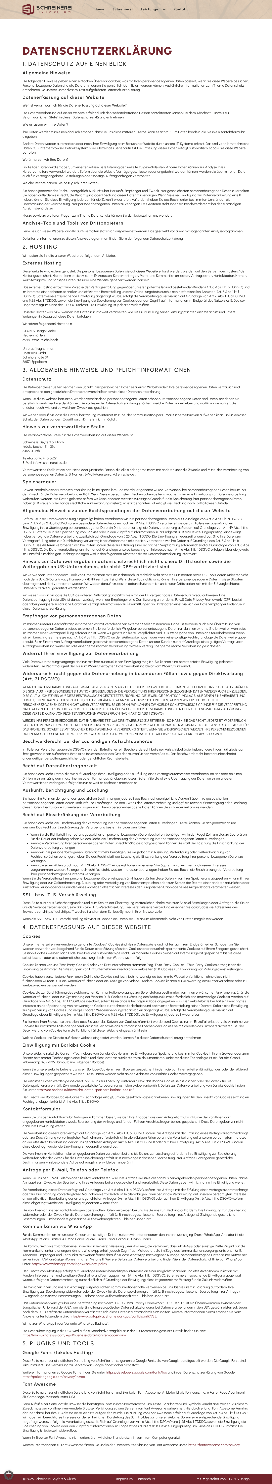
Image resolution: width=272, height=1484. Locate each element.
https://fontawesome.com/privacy (214, 1445)
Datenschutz (146, 1479)
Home (100, 9)
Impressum (124, 1479)
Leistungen (151, 9)
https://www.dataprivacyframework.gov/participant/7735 (113, 1316)
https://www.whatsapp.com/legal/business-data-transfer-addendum (74, 1335)
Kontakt (181, 9)
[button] (9, 1475)
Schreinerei (123, 9)
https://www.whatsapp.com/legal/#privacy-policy (69, 1264)
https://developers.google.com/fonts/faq (136, 1372)
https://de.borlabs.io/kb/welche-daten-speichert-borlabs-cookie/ (85, 1090)
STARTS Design (237, 1479)
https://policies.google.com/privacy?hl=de (54, 1377)
